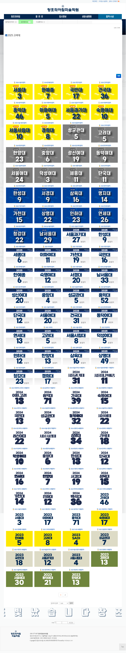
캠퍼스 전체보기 (113, 1)
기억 (52, 622)
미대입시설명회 (103, 1)
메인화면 (94, 1)
